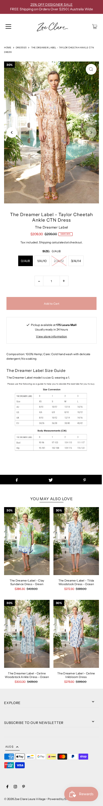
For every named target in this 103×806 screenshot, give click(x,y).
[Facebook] (7, 787)
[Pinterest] (23, 787)
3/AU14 (76, 261)
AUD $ (9, 746)
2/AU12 (59, 261)
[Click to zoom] (91, 69)
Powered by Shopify (61, 799)
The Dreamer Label (51, 227)
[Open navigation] (8, 27)
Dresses (21, 47)
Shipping (45, 242)
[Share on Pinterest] (84, 479)
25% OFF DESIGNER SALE (51, 4)
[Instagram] (15, 787)
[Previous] (11, 132)
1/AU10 (42, 261)
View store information (51, 336)
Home (7, 47)
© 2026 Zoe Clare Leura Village (25, 799)
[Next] (91, 132)
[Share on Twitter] (51, 479)
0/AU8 (25, 261)
